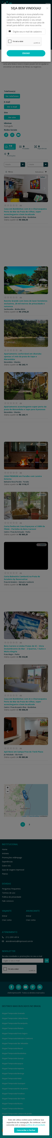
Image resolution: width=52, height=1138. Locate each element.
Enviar (26, 53)
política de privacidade (35, 1125)
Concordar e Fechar (26, 1130)
